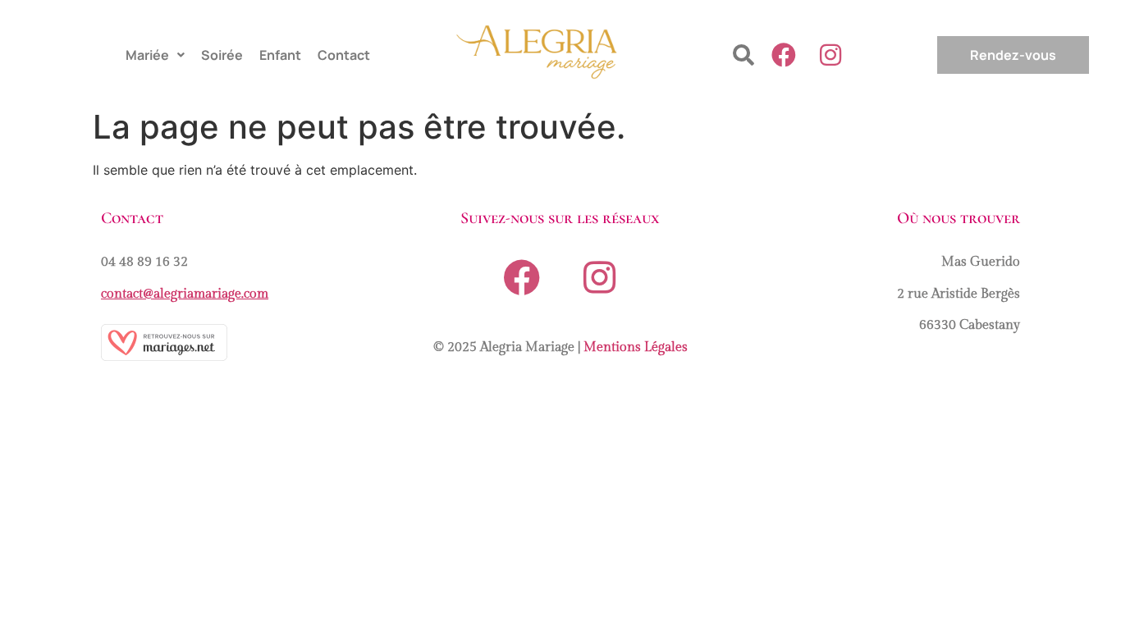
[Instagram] (830, 55)
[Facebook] (783, 55)
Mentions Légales (635, 347)
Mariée (147, 55)
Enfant (280, 55)
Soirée (222, 55)
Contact (344, 55)
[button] (155, 55)
